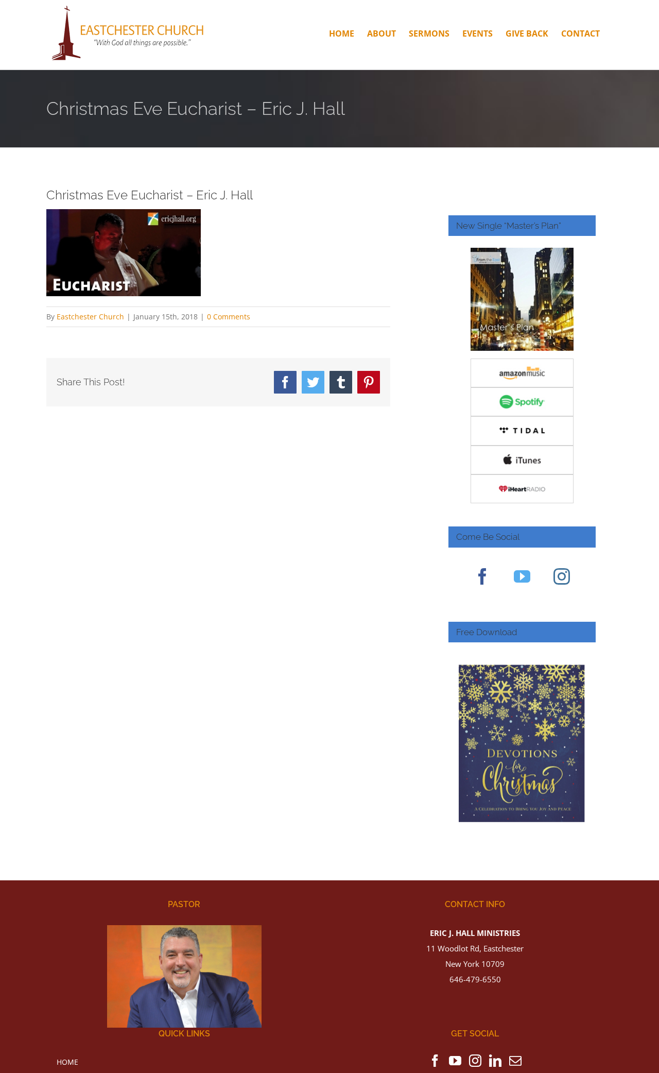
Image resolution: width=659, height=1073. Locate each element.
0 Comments (228, 316)
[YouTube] (522, 576)
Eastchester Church (90, 316)
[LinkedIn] (495, 1060)
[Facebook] (482, 576)
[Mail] (515, 1060)
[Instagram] (562, 576)
